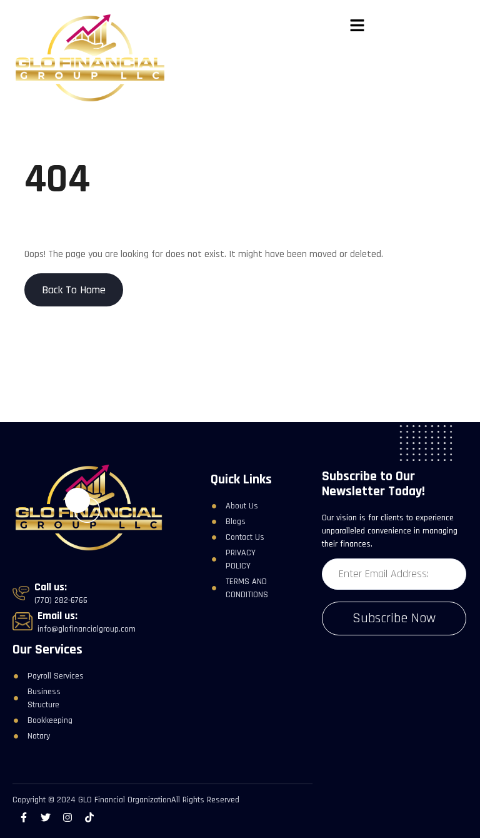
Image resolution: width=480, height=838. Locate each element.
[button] (356, 27)
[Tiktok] (90, 818)
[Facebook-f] (23, 818)
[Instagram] (67, 818)
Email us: (58, 615)
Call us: (50, 587)
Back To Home (74, 290)
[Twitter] (45, 818)
